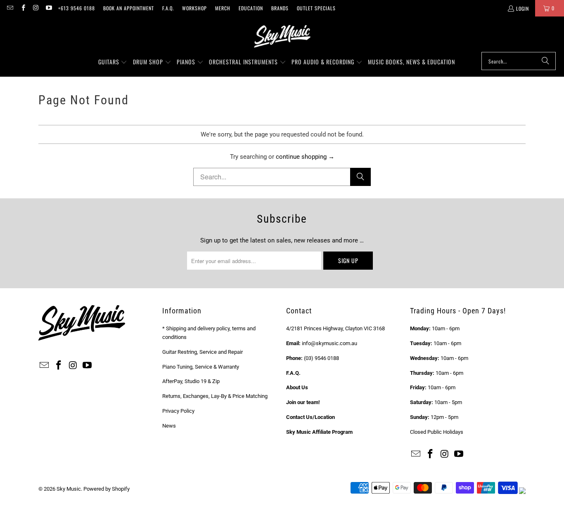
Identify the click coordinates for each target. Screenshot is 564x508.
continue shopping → (305, 156)
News (169, 426)
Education (251, 8)
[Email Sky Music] (9, 8)
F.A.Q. (168, 8)
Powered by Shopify (106, 489)
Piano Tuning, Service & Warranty (200, 367)
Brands (280, 8)
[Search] (545, 61)
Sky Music (69, 489)
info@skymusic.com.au (329, 343)
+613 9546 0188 (76, 8)
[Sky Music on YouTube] (48, 8)
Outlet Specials (316, 8)
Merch (222, 8)
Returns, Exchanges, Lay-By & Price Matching (215, 396)
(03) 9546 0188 (321, 358)
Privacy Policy (178, 411)
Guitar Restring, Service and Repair (202, 352)
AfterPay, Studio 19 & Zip (191, 381)
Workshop (194, 8)
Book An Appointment (128, 8)
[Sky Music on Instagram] (35, 8)
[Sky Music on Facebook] (22, 8)
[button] (113, 62)
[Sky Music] (282, 36)
